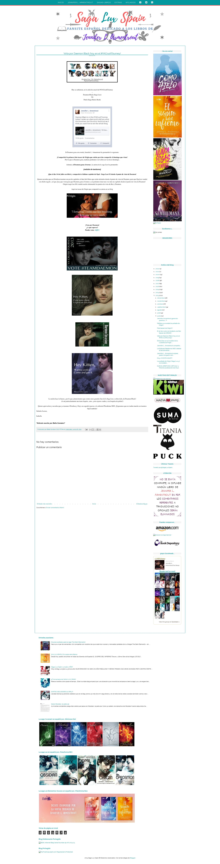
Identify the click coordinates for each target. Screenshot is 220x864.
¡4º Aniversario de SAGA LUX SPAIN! (63, 679)
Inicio (94, 504)
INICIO (61, 2)
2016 (157, 286)
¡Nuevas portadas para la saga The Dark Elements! (68, 642)
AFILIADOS (131, 2)
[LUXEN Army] (160, 565)
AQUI (97, 230)
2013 (157, 295)
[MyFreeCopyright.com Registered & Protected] (56, 852)
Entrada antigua (141, 504)
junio (159, 316)
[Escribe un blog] (93, 429)
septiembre (161, 307)
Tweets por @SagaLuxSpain (162, 467)
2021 (157, 272)
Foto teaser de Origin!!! (165, 328)
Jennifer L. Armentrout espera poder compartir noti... (167, 354)
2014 (157, 292)
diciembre (161, 298)
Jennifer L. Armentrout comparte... (169, 346)
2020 (158, 274)
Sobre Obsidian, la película (60, 704)
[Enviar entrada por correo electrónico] (86, 429)
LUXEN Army (160, 559)
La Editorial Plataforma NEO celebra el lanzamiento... (169, 349)
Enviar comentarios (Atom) (55, 507)
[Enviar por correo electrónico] (90, 429)
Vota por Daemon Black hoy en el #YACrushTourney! (168, 337)
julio (159, 313)
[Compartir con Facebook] (97, 429)
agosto (159, 310)
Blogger (132, 858)
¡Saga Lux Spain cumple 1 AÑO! (62, 667)
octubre (160, 304)
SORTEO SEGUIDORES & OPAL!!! (62, 692)
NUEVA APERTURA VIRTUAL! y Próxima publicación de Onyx (168, 367)
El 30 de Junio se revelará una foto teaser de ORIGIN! (169, 332)
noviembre (161, 301)
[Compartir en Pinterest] (100, 429)
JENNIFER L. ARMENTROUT (80, 2)
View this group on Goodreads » (169, 622)
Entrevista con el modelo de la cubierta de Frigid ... (167, 341)
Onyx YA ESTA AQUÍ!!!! (164, 358)
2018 (157, 280)
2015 (157, 289)
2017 (157, 283)
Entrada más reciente (44, 504)
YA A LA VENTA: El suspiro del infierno (64, 654)
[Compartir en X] (95, 429)
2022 (158, 269)
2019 (157, 277)
